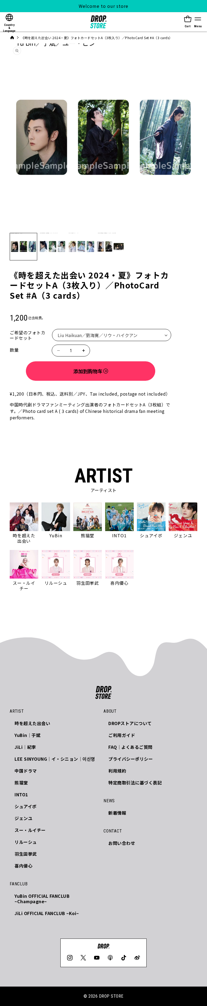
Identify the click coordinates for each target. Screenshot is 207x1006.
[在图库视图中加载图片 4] (110, 246)
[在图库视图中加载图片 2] (52, 246)
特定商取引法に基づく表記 (135, 782)
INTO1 (21, 794)
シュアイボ (26, 806)
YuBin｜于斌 (27, 735)
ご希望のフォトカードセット (27, 335)
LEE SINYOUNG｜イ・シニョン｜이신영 (55, 759)
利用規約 (117, 770)
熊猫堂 (21, 782)
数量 (14, 349)
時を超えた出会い (32, 723)
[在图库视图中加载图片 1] (23, 246)
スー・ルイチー (30, 830)
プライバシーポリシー (130, 759)
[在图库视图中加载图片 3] (81, 246)
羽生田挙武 (26, 854)
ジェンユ (23, 818)
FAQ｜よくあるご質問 (130, 747)
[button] (198, 22)
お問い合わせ (121, 843)
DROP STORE (111, 996)
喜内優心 (23, 865)
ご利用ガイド (121, 735)
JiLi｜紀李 (25, 747)
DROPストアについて (130, 723)
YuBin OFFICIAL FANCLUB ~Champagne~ (42, 899)
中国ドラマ (26, 770)
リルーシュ (26, 842)
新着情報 (117, 813)
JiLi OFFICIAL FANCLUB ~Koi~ (47, 913)
